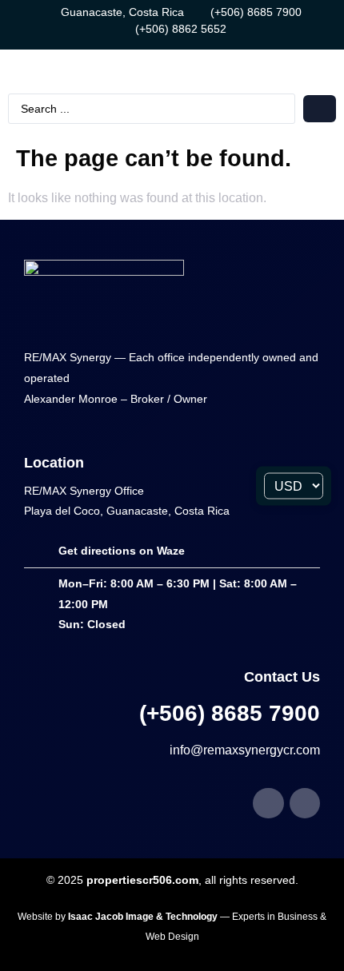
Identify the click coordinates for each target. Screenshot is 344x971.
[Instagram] (305, 803)
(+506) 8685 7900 (229, 713)
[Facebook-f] (268, 803)
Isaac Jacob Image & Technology (144, 916)
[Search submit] (319, 108)
